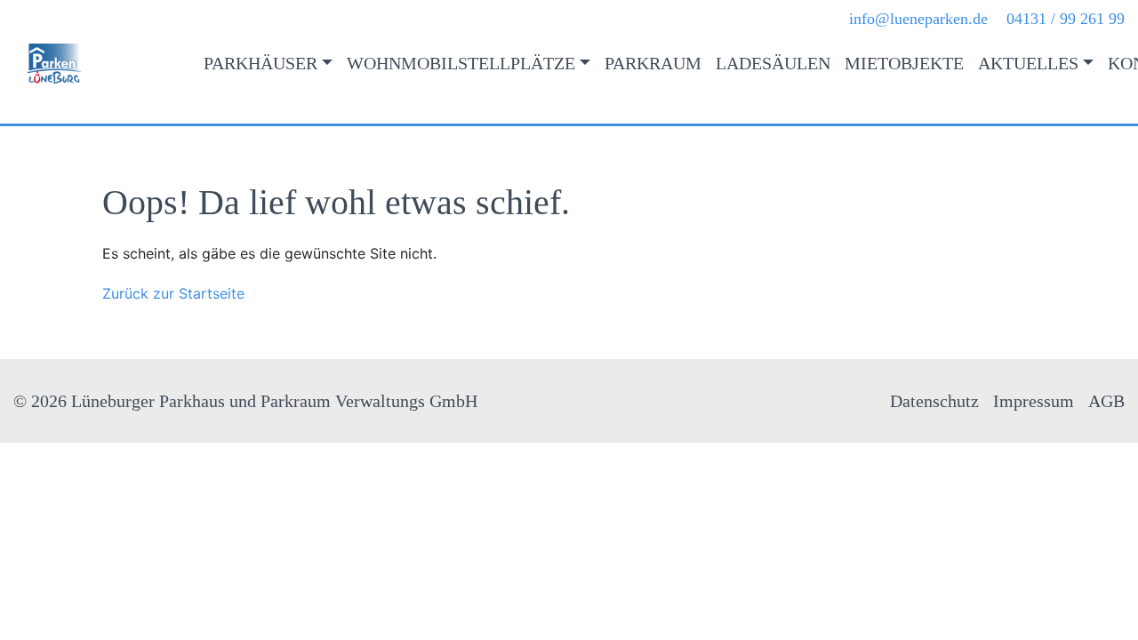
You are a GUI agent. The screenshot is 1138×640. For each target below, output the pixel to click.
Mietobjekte (904, 63)
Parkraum (653, 63)
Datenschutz (934, 401)
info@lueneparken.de (918, 19)
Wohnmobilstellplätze (461, 63)
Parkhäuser (260, 63)
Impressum (1033, 401)
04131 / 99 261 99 (1065, 19)
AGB (1106, 401)
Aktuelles (1028, 63)
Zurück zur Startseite (173, 293)
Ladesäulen (773, 63)
